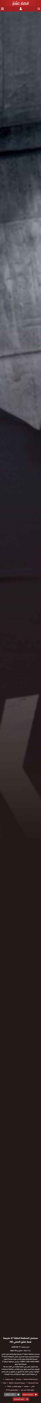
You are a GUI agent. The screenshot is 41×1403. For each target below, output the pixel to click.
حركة (4, 1383)
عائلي (33, 1386)
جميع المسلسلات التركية (17, 1383)
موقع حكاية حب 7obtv (14, 1386)
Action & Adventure (31, 1379)
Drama (18, 1379)
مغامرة (26, 1386)
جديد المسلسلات (32, 1383)
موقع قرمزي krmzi (12, 1390)
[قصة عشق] (20, 3)
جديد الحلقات (9, 1379)
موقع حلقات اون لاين (27, 1390)
